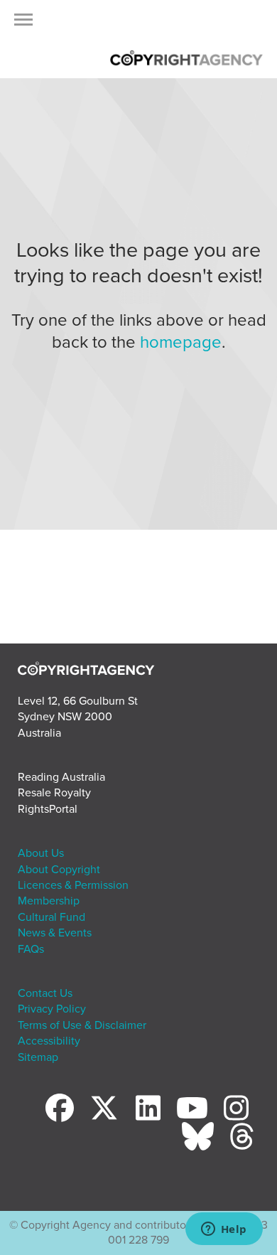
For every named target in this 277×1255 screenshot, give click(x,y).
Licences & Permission (73, 885)
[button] (23, 23)
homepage (181, 342)
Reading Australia (61, 777)
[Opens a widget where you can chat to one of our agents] (224, 1230)
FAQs (31, 949)
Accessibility (49, 1041)
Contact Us (45, 993)
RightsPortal (47, 809)
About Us (41, 853)
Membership (49, 901)
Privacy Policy (52, 1009)
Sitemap (38, 1057)
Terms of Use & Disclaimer (82, 1025)
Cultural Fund (51, 917)
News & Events (55, 933)
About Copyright (59, 870)
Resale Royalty (54, 793)
